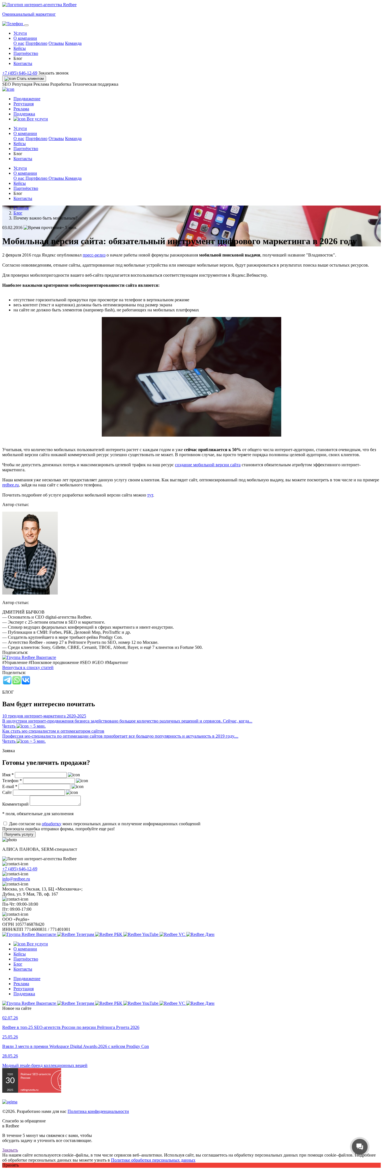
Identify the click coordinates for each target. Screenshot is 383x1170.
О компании (25, 949)
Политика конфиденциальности (98, 1111)
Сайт (7, 792)
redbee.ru (10, 485)
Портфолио (36, 43)
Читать (9, 726)
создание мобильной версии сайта (208, 464)
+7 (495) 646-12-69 (19, 73)
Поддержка (24, 113)
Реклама (21, 108)
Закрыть (10, 1150)
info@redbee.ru (16, 879)
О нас (18, 43)
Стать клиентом (30, 78)
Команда (73, 43)
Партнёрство (25, 53)
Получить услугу (18, 834)
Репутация (23, 103)
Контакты (22, 63)
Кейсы (19, 48)
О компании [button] (25, 38)
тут (150, 495)
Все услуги (37, 118)
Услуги (20, 33)
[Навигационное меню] (26, 25)
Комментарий (15, 804)
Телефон (12, 780)
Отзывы (56, 43)
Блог (17, 964)
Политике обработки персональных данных (153, 1160)
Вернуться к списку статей (28, 667)
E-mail (9, 786)
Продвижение (26, 98)
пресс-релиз (94, 255)
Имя (8, 774)
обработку (51, 823)
